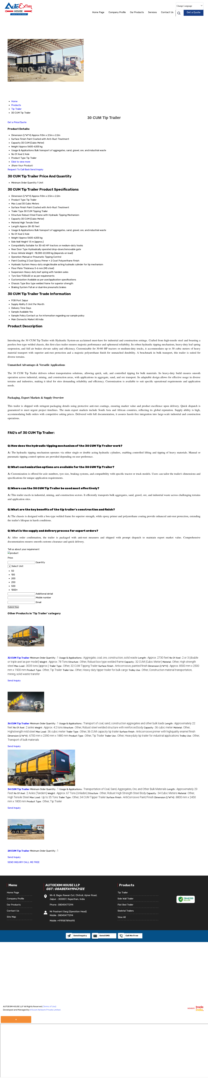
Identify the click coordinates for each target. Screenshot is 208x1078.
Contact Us (167, 12)
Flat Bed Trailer (125, 904)
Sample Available (20, 311)
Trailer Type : (73, 666)
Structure (16, 215)
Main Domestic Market (23, 319)
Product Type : (44, 670)
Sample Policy (18, 315)
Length (15, 226)
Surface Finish (18, 207)
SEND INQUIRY (15, 862)
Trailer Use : (95, 670)
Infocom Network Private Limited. (45, 1010)
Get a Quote (193, 12)
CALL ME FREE (31, 862)
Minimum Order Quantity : (44, 657)
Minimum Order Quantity (24, 182)
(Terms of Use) (49, 1006)
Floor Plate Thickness (22, 268)
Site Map (11, 916)
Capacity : (143, 662)
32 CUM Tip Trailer (18, 657)
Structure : (96, 662)
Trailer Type (17, 211)
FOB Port (16, 300)
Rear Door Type (19, 249)
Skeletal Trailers (126, 910)
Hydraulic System (20, 264)
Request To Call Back (19, 169)
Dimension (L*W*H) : (38, 735)
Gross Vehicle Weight (22, 253)
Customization (19, 279)
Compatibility (18, 245)
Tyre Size (16, 276)
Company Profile (117, 12)
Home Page (98, 12)
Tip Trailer (123, 892)
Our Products (137, 12)
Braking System (19, 287)
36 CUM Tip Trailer (18, 723)
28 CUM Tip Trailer (18, 850)
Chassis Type (18, 283)
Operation (16, 257)
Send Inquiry (36, 169)
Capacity (16, 218)
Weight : (54, 662)
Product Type (18, 199)
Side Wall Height (19, 241)
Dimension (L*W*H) (21, 196)
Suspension (17, 272)
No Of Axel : (23, 727)
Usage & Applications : (98, 657)
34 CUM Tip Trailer (19, 789)
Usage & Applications (22, 230)
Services (152, 12)
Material (15, 222)
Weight (15, 237)
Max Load (16, 203)
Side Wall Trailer (125, 898)
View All (122, 917)
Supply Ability (18, 304)
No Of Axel (16, 234)
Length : (153, 657)
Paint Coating (18, 260)
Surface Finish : (122, 666)
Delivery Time (18, 308)
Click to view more (20, 161)
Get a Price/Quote (17, 122)
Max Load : (31, 666)
